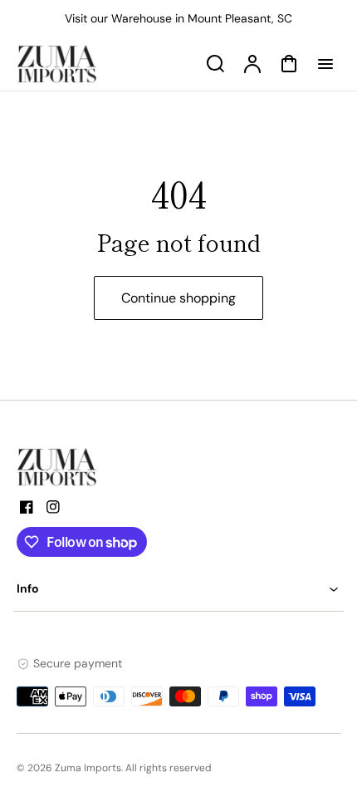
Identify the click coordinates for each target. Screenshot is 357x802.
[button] (178, 589)
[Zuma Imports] (100, 467)
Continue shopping (178, 298)
